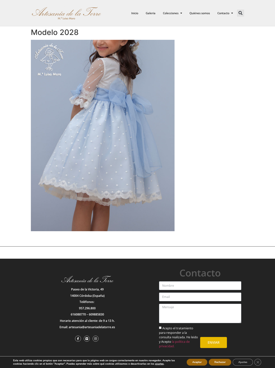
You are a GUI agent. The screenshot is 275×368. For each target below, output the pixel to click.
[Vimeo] (87, 339)
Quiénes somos (200, 13)
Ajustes (242, 362)
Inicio (134, 13)
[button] (240, 13)
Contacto (223, 13)
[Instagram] (96, 339)
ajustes (159, 364)
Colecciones (170, 13)
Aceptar (197, 362)
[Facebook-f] (78, 339)
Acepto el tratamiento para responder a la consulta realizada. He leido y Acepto (178, 337)
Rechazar (220, 362)
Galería (150, 13)
